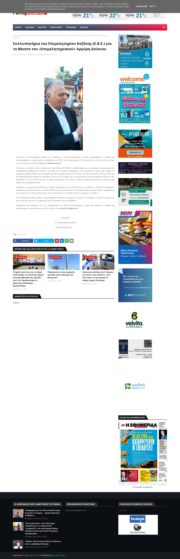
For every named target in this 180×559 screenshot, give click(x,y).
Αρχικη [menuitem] (18, 27)
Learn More (141, 6)
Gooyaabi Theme (58, 555)
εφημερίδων (149, 487)
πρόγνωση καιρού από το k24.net (118, 19)
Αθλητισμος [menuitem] (56, 27)
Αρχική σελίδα (18, 35)
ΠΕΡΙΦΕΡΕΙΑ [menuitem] (71, 27)
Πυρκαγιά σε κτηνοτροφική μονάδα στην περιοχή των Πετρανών (61, 275)
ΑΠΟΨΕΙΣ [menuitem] (84, 27)
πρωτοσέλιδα (139, 487)
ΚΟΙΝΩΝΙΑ (29, 35)
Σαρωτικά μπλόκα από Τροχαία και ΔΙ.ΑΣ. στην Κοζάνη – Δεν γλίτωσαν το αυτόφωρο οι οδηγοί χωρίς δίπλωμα (98, 276)
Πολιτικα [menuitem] (42, 27)
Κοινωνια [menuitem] (29, 27)
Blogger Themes (33, 555)
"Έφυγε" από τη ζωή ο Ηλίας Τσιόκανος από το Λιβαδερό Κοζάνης (43, 542)
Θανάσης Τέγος (20, 54)
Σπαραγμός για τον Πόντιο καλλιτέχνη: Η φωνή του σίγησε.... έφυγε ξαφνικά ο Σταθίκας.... (42, 513)
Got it (153, 6)
